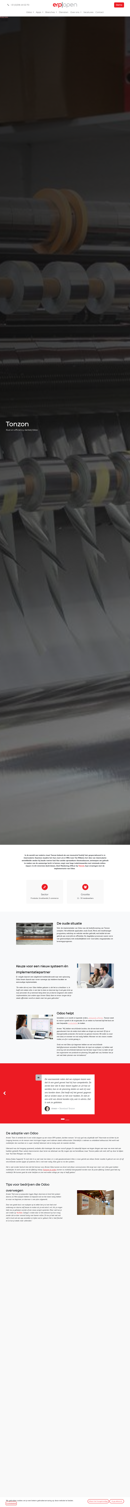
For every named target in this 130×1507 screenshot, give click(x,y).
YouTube (19, 1213)
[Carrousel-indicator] (67, 1120)
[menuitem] (30, 12)
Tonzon (81, 866)
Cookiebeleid (11, 1503)
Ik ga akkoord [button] (117, 1501)
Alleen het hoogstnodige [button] (98, 1501)
